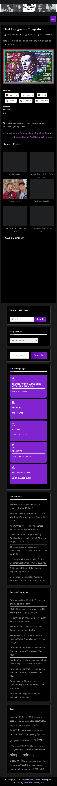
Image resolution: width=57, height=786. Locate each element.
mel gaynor (37, 746)
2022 (12, 721)
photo (27, 750)
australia (28, 721)
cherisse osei (25, 730)
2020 (40, 717)
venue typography (11, 126)
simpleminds (18, 760)
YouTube (39, 768)
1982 (21, 717)
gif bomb (41, 735)
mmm (44, 746)
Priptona (31, 34)
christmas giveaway (15, 123)
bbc (32, 721)
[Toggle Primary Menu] (53, 19)
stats (44, 761)
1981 (16, 717)
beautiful (39, 721)
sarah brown (33, 750)
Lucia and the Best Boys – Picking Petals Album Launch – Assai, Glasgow (27, 639)
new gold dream (17, 749)
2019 (36, 717)
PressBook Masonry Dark (33, 783)
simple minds (22, 754)
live (12, 745)
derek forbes (36, 730)
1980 (12, 717)
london (17, 746)
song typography (39, 123)
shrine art (41, 750)
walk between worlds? (24, 769)
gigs (11, 741)
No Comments (46, 34)
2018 (31, 717)
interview (25, 740)
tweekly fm (33, 765)
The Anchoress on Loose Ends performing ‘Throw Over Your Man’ (27, 651)
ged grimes (31, 735)
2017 (26, 717)
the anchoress (15, 765)
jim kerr (37, 739)
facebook (14, 734)
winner (23, 126)
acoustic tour (19, 721)
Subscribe (39, 355)
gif (36, 734)
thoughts (24, 765)
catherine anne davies (23, 725)
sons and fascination (35, 761)
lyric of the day (26, 746)
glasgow (17, 741)
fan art (27, 123)
